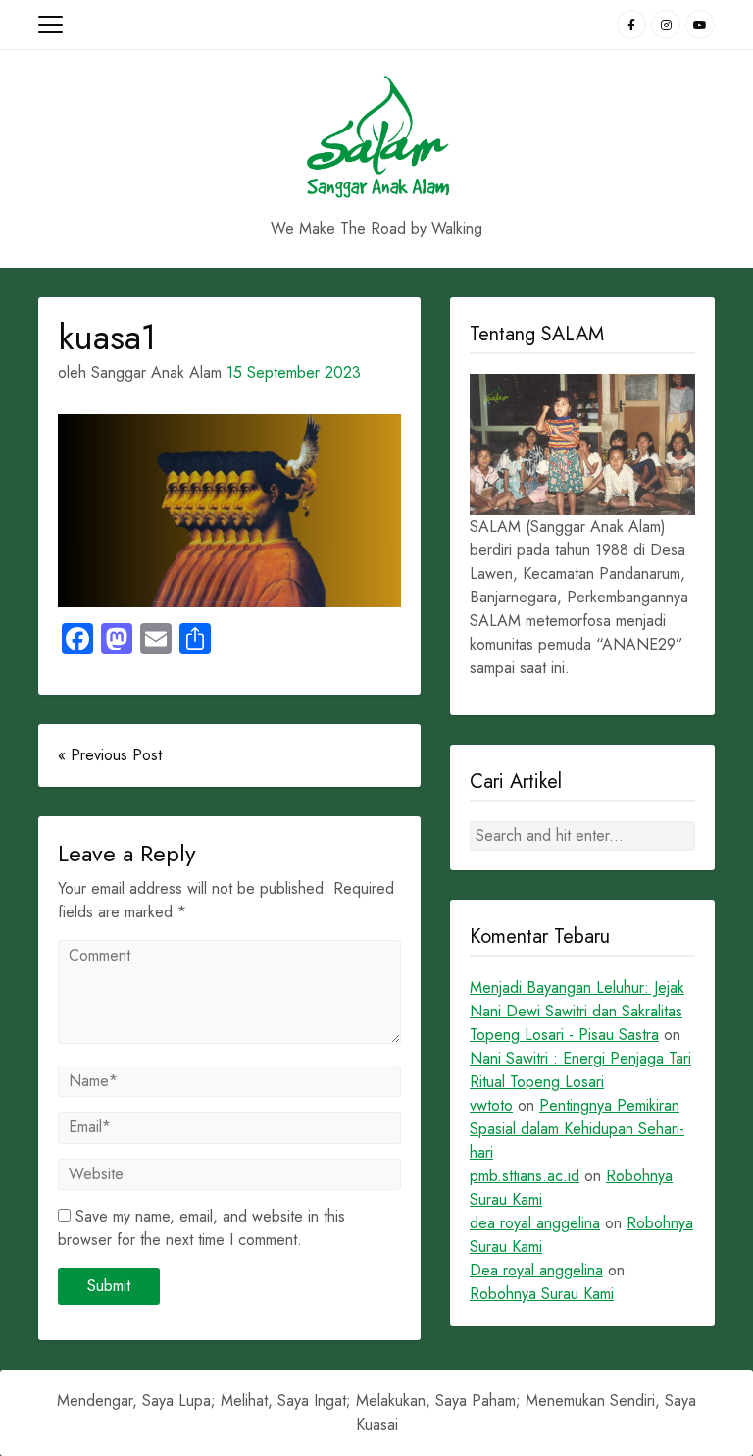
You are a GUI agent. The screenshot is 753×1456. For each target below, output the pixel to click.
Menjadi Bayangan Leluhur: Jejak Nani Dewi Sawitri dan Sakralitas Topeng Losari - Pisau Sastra (577, 1011)
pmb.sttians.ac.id (524, 1176)
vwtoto (491, 1105)
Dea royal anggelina (536, 1270)
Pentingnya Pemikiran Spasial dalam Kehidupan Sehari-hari (577, 1129)
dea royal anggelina (535, 1223)
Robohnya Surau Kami (542, 1293)
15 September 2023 (293, 372)
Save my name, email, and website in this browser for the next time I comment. (201, 1228)
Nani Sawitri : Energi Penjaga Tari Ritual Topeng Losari (580, 1070)
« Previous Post (110, 755)
